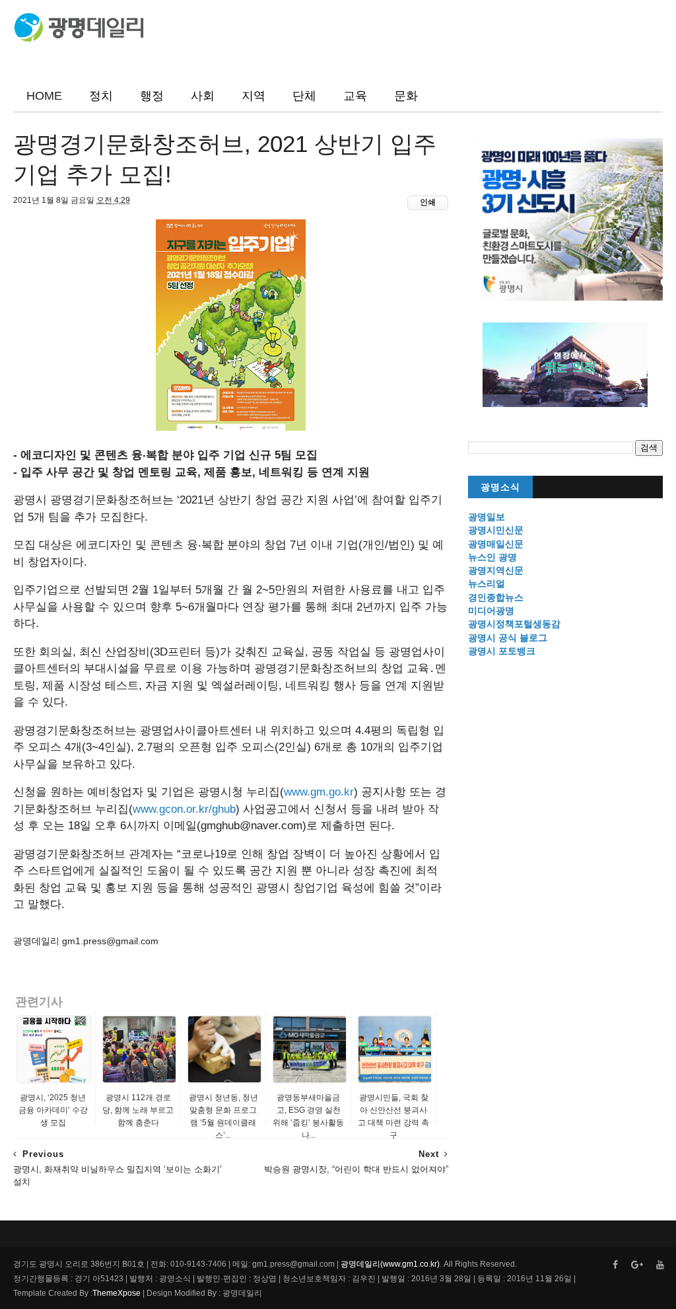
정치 (101, 95)
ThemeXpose (116, 1293)
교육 (355, 95)
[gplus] (637, 1265)
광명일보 (486, 516)
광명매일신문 (496, 544)
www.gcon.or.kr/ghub (184, 809)
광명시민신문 (496, 530)
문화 (406, 95)
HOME (44, 95)
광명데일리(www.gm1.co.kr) (390, 1264)
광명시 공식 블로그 (507, 637)
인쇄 (428, 202)
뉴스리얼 (486, 583)
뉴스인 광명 (492, 557)
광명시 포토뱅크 (501, 651)
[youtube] (660, 1265)
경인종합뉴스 (496, 597)
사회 (203, 95)
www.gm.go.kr (319, 792)
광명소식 (500, 487)
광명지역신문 (496, 570)
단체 (304, 95)
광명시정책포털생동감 (514, 623)
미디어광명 (491, 610)
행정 (152, 95)
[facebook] (615, 1265)
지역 (253, 95)
